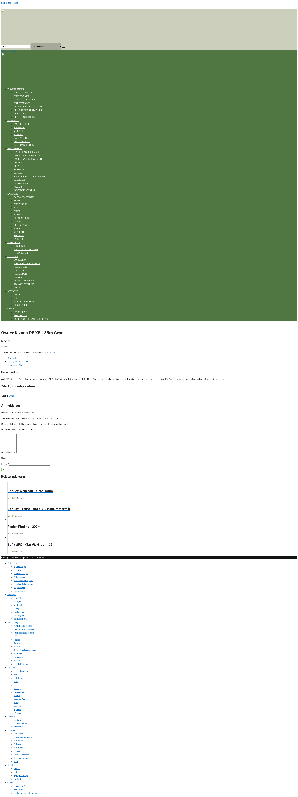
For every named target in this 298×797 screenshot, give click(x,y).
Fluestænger (22, 96)
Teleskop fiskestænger (28, 110)
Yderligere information (17, 361)
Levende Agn (21, 225)
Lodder (18, 277)
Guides (18, 295)
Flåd (16, 208)
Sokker (18, 173)
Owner (11, 396)
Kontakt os (20, 315)
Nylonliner (21, 253)
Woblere (19, 239)
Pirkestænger (22, 103)
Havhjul (18, 134)
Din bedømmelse (9, 429)
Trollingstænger (24, 117)
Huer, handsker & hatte (28, 159)
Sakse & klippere (24, 281)
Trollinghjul (22, 141)
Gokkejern (20, 260)
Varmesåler (21, 183)
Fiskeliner (13, 242)
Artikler (12, 291)
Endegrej (12, 194)
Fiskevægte (21, 274)
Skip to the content (9, 3)
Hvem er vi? (20, 312)
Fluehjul (19, 127)
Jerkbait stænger (24, 100)
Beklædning (14, 148)
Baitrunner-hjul (24, 145)
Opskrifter (20, 305)
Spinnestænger (23, 93)
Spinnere (19, 235)
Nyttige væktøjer (24, 302)
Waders (18, 187)
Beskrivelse (12, 358)
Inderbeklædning (24, 190)
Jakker (18, 162)
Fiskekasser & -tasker (27, 263)
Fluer (17, 211)
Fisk (16, 298)
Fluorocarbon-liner (26, 249)
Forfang (19, 215)
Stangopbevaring (24, 284)
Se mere (4, 347)
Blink (17, 201)
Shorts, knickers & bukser (29, 176)
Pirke (17, 229)
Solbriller (20, 180)
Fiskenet (19, 270)
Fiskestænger (15, 89)
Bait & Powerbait (24, 197)
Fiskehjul (13, 120)
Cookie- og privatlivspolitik (31, 319)
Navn (4, 458)
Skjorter (19, 169)
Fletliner (20, 246)
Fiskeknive (20, 267)
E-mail (5, 464)
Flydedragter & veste (27, 152)
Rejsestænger (22, 114)
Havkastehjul (22, 138)
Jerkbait (19, 222)
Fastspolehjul (22, 124)
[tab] (152, 358)
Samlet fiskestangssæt (28, 107)
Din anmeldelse (8, 452)
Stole (17, 288)
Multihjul (20, 131)
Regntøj (18, 166)
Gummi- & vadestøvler (27, 155)
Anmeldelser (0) (14, 365)
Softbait (19, 232)
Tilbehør (12, 256)
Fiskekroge (20, 204)
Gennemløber (22, 218)
